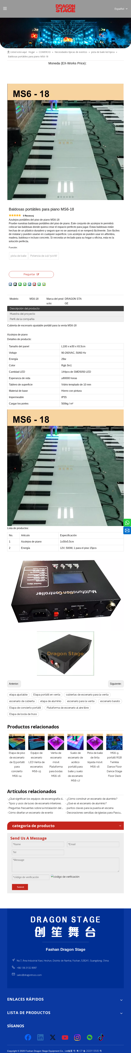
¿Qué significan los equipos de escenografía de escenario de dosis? (36, 798)
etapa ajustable (18, 694)
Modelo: (14, 298)
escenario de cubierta (22, 701)
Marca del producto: (54, 301)
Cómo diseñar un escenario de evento (30, 812)
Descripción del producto (25, 308)
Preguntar (29, 274)
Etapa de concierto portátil (25, 707)
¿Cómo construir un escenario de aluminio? (92, 798)
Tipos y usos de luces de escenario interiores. (35, 803)
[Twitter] (53, 1037)
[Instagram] (77, 1037)
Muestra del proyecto (22, 313)
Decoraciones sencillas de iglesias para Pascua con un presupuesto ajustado (95, 812)
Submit (20, 887)
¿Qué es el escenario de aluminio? (87, 803)
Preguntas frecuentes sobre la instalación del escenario (36, 808)
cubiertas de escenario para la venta (87, 694)
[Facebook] (28, 1037)
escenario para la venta (80, 701)
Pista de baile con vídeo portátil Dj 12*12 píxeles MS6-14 (115, 762)
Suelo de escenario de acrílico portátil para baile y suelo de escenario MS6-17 (56, 766)
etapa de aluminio (50, 701)
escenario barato (110, 701)
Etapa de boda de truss (23, 714)
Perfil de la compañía (22, 319)
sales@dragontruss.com (29, 974)
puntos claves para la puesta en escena (90, 808)
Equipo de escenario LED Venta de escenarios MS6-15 (17, 762)
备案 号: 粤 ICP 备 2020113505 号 (85, 1050)
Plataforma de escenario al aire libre (68, 707)
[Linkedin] (40, 1037)
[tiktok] (102, 1037)
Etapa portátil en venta (46, 694)
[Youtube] (65, 1037)
